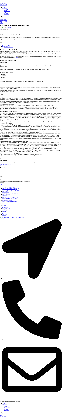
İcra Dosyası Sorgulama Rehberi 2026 (7, 199)
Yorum (1, 175)
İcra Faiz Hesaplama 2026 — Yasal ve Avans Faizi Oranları (10, 197)
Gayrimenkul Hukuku (7, 9)
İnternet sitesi (2, 179)
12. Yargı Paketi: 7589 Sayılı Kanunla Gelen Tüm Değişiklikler (10, 188)
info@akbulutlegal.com (3, 1)
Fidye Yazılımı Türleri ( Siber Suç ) (6, 46)
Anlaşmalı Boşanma (4, 195)
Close (1, 184)
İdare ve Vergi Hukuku (7, 11)
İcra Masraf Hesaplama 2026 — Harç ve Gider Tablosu (9, 198)
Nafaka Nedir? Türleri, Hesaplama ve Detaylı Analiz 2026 (10, 193)
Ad (1, 176)
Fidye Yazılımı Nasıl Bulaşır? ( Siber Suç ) (7, 45)
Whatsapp (5, 416)
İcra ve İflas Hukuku (6, 10)
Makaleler (1, 23)
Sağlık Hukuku (6, 13)
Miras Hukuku (6, 12)
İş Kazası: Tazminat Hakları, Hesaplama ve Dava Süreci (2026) (10, 190)
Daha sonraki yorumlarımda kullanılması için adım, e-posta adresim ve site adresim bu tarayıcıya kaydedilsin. (15, 181)
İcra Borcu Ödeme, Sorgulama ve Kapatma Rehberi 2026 (9, 201)
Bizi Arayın (2, 416)
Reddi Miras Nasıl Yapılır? (5, 192)
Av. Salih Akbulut (8, 27)
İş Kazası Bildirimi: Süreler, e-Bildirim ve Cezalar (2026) (9, 189)
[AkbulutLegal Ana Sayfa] (12, 217)
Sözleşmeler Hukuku (6, 14)
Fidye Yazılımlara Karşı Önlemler (8, 47)
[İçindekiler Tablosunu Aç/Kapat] (1, 44)
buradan (17, 57)
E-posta (1, 178)
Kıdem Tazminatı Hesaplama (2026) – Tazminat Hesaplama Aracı (11, 196)
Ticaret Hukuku (6, 15)
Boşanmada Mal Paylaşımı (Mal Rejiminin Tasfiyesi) (9, 187)
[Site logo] (5, 5)
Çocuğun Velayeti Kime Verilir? (6, 191)
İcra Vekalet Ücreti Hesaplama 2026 (7, 200)
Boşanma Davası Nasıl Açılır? (6, 194)
